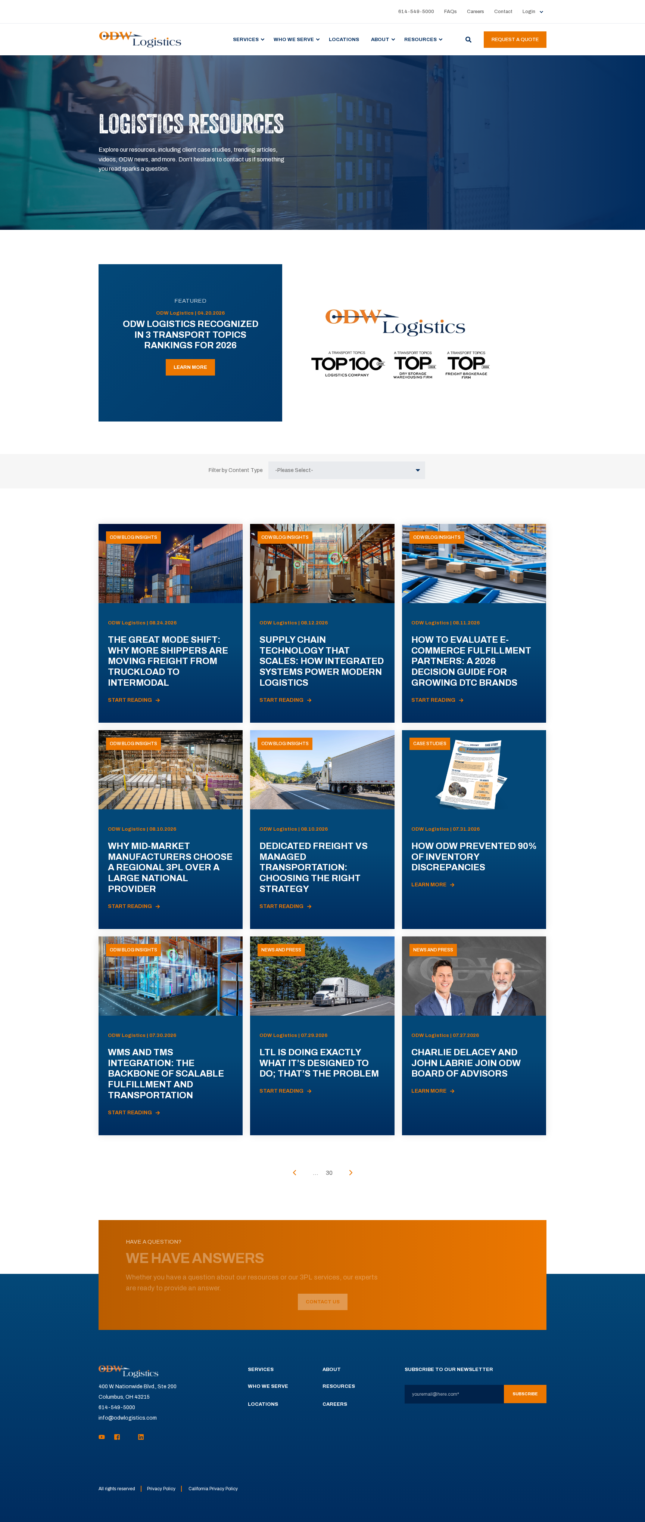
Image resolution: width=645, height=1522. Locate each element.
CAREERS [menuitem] (334, 1404)
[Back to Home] (140, 39)
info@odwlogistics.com (128, 1418)
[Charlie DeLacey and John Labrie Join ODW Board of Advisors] (474, 1035)
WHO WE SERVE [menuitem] (294, 39)
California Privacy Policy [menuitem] (213, 1489)
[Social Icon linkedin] (138, 1437)
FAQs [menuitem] (450, 11)
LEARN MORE (190, 367)
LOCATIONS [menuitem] (344, 39)
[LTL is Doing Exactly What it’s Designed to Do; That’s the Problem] (322, 1035)
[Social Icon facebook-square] (117, 1437)
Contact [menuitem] (503, 11)
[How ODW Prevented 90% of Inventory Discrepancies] (474, 829)
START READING (130, 700)
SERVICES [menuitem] (246, 39)
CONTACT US (323, 1302)
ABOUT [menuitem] (380, 39)
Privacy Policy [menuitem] (161, 1489)
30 (329, 1173)
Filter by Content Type (236, 470)
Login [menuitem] (529, 11)
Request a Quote (515, 39)
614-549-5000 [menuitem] (416, 11)
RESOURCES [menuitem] (420, 39)
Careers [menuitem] (475, 11)
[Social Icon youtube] (104, 1437)
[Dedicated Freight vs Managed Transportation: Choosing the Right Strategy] (322, 829)
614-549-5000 (117, 1407)
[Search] (469, 39)
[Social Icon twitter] (129, 1437)
